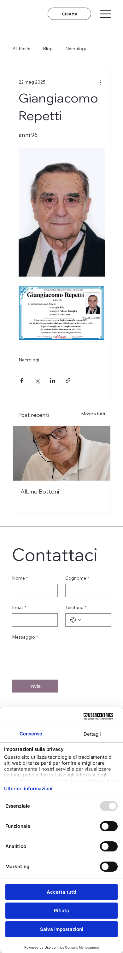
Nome (20, 578)
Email (19, 607)
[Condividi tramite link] (68, 380)
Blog (48, 48)
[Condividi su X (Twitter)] (37, 380)
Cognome (77, 578)
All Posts (21, 48)
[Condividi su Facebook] (22, 380)
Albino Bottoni (39, 491)
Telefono (75, 607)
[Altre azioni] (101, 82)
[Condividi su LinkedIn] (53, 380)
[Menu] (106, 14)
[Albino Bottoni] (61, 453)
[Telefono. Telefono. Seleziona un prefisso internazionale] (75, 620)
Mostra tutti (93, 414)
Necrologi (75, 48)
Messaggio (25, 637)
